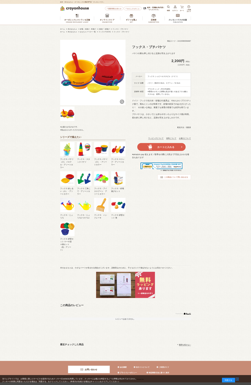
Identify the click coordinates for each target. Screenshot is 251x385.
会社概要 (123, 367)
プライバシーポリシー (128, 373)
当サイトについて (143, 367)
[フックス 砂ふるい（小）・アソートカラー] (67, 178)
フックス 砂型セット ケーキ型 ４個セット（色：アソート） (66, 244)
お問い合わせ (91, 369)
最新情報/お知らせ (114, 9)
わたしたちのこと (133, 9)
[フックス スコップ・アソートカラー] (118, 149)
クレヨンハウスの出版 (178, 20)
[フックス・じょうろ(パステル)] (84, 205)
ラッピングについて (156, 138)
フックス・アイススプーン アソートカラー (100, 191)
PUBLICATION (178, 22)
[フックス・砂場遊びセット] (118, 178)
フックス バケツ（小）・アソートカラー (100, 162)
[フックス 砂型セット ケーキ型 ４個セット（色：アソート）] (67, 229)
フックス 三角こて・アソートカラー (83, 191)
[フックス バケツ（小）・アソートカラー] (101, 149)
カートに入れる (165, 147)
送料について (171, 138)
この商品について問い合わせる (176, 177)
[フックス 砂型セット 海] (118, 205)
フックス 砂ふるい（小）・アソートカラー (66, 191)
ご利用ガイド (164, 367)
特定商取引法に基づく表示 (159, 373)
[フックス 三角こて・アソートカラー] (84, 178)
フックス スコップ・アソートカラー (117, 162)
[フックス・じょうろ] (67, 205)
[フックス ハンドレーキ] (101, 205)
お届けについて (185, 138)
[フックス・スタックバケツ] (84, 149)
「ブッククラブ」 (155, 8)
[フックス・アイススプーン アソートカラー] (101, 178)
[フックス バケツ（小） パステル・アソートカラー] (67, 149)
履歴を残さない (185, 345)
